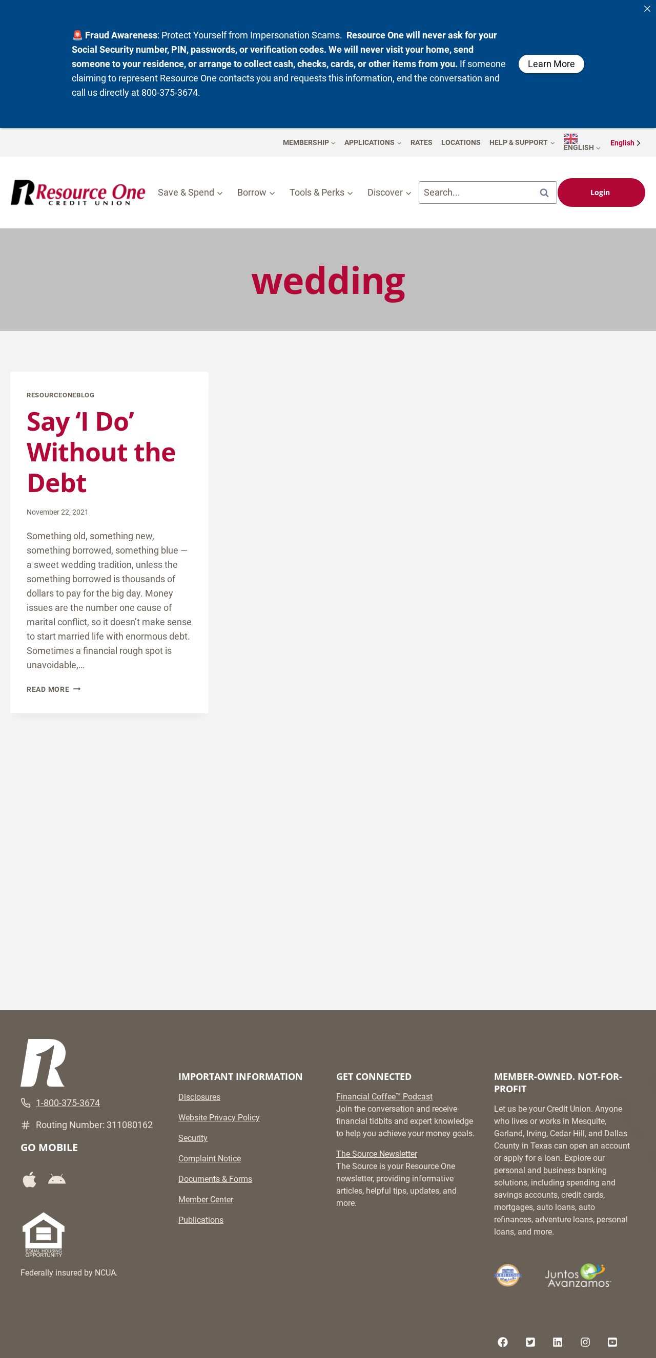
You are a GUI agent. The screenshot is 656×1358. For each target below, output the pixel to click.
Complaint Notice (209, 1158)
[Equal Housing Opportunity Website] (43, 1235)
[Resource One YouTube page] (612, 1342)
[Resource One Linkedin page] (557, 1342)
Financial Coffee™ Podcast (384, 1096)
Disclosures (199, 1097)
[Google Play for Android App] (60, 1179)
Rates (422, 142)
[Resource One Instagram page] (585, 1342)
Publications (200, 1220)
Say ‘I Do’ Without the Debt (101, 452)
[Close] (647, 8)
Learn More (551, 63)
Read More (53, 689)
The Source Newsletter (376, 1154)
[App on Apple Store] (33, 1179)
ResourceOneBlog (60, 395)
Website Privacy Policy (219, 1117)
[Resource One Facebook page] (503, 1342)
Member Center (205, 1199)
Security (193, 1138)
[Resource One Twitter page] (530, 1342)
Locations (461, 142)
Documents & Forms (215, 1179)
